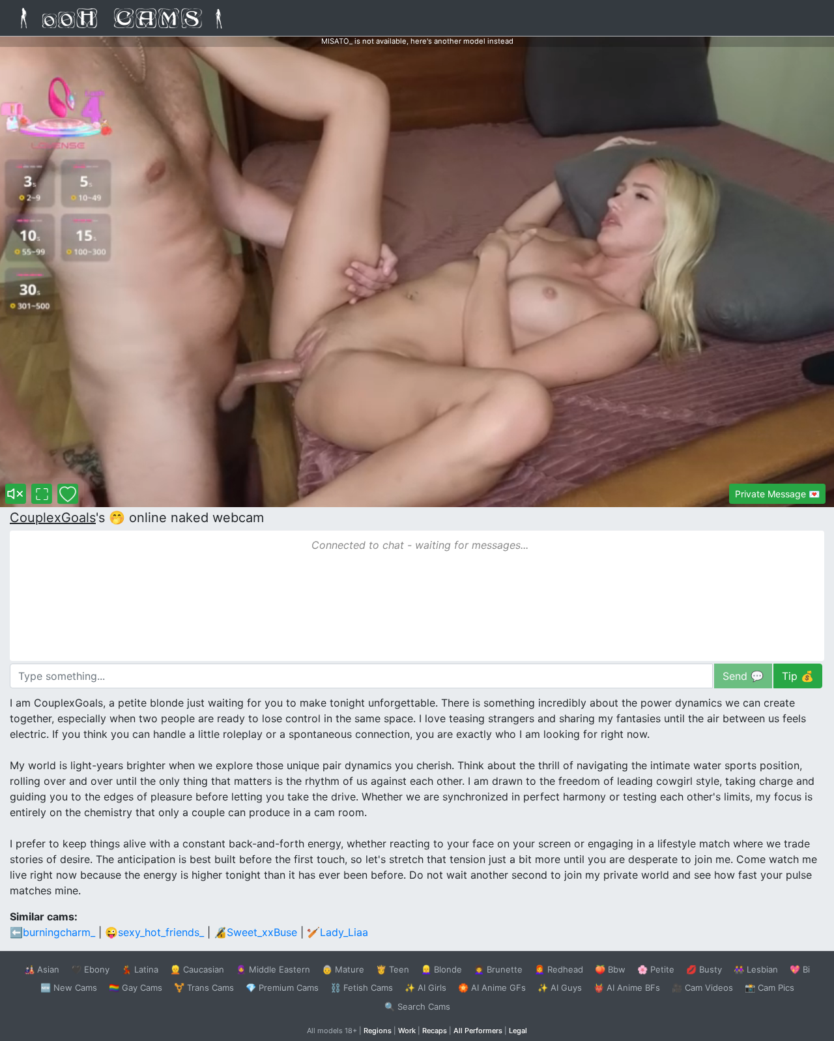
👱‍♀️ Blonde (441, 969)
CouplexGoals (53, 517)
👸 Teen (392, 969)
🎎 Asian (41, 969)
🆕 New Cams (68, 987)
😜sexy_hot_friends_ (154, 932)
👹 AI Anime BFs (627, 987)
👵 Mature (343, 969)
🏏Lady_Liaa (337, 932)
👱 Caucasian (197, 969)
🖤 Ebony (90, 969)
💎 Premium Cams (282, 987)
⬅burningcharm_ (52, 932)
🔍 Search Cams (417, 1006)
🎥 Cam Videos (702, 987)
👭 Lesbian (756, 969)
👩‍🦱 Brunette (498, 969)
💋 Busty (704, 969)
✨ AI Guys (560, 987)
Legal (518, 1030)
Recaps (434, 1030)
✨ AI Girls (425, 987)
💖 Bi (800, 969)
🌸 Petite (655, 969)
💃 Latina (139, 969)
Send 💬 (743, 675)
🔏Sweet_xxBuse (255, 932)
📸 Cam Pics (769, 987)
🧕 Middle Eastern (273, 969)
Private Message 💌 (777, 493)
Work (407, 1030)
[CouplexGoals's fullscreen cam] (41, 494)
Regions (378, 1030)
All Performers (477, 1030)
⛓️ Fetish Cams (361, 987)
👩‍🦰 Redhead (558, 969)
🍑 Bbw (610, 969)
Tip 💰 (798, 675)
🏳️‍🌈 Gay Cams (135, 987)
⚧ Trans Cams (204, 987)
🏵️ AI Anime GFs (492, 987)
